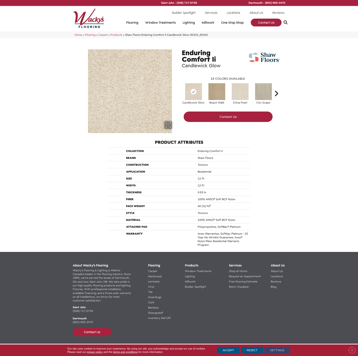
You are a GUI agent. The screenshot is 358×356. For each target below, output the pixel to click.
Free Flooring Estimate (243, 281)
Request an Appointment (245, 276)
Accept (228, 350)
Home (78, 34)
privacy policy (95, 351)
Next (276, 88)
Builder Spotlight (184, 13)
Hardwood (154, 276)
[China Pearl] (240, 91)
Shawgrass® (155, 312)
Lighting (189, 22)
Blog (273, 286)
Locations (233, 13)
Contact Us (266, 22)
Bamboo (153, 307)
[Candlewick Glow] (193, 91)
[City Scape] (263, 91)
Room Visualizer (239, 286)
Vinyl (151, 286)
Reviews (278, 13)
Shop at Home (238, 271)
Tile (150, 291)
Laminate (154, 281)
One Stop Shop (232, 22)
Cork (151, 302)
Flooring (132, 22)
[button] (286, 22)
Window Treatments (160, 22)
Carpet (103, 34)
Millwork (208, 22)
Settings (277, 350)
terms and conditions (125, 351)
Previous (180, 88)
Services (211, 13)
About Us (256, 13)
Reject (252, 350)
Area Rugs (154, 297)
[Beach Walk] (217, 91)
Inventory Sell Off (159, 318)
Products (116, 34)
